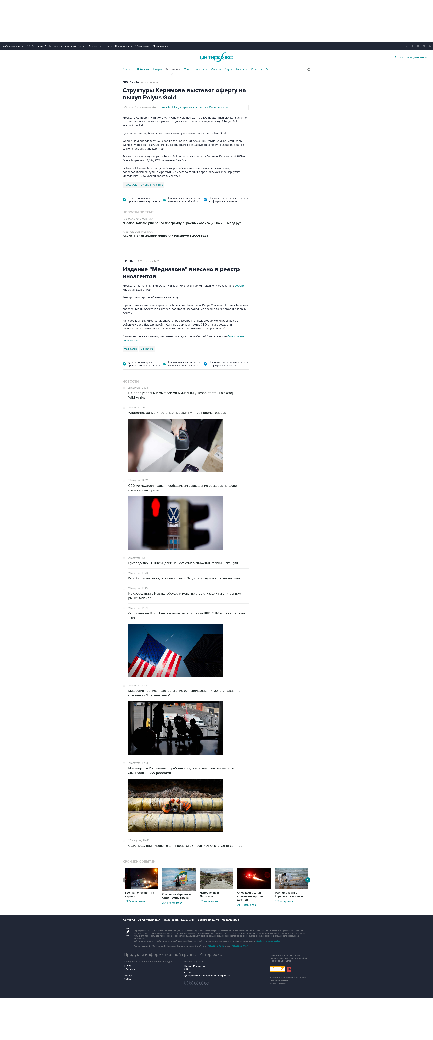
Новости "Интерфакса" (195, 966)
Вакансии (187, 920)
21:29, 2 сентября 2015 (152, 82)
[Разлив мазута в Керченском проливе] (291, 888)
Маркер (128, 975)
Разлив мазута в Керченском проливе (289, 894)
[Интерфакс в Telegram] (191, 983)
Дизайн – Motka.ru (278, 984)
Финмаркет (95, 46)
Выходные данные (279, 980)
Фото (269, 69)
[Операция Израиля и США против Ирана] (179, 889)
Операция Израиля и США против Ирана (176, 896)
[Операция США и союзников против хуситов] (254, 888)
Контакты (129, 920)
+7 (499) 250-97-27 (239, 946)
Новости (241, 69)
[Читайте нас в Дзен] (186, 983)
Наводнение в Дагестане (209, 894)
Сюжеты (256, 69)
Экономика (172, 69)
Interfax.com (55, 46)
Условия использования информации (288, 977)
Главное (128, 69)
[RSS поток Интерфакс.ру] (201, 983)
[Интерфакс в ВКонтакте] (196, 983)
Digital (228, 69)
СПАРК (127, 966)
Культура (201, 69)
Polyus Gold (130, 184)
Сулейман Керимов (152, 184)
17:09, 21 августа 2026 (148, 261)
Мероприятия (160, 46)
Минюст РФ (147, 348)
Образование (142, 46)
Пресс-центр (171, 920)
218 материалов (246, 904)
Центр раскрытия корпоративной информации (207, 975)
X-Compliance (130, 969)
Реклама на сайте (207, 920)
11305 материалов (135, 901)
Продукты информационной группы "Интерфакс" (173, 954)
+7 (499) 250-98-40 (215, 946)
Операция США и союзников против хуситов (250, 896)
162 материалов (209, 901)
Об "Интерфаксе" (36, 46)
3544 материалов (172, 902)
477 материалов (284, 901)
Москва (216, 69)
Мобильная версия (13, 46)
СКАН (187, 969)
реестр (239, 285)
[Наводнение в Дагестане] (216, 888)
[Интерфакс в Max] (206, 983)
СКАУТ (127, 972)
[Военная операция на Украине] (141, 888)
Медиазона (130, 348)
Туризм (108, 46)
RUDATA (188, 972)
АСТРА (127, 979)
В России (143, 69)
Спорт (188, 69)
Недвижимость (123, 46)
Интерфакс (216, 57)
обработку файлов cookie (268, 941)
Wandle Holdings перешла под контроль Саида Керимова (195, 107)
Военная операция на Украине (139, 894)
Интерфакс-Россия (75, 46)
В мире (157, 69)
